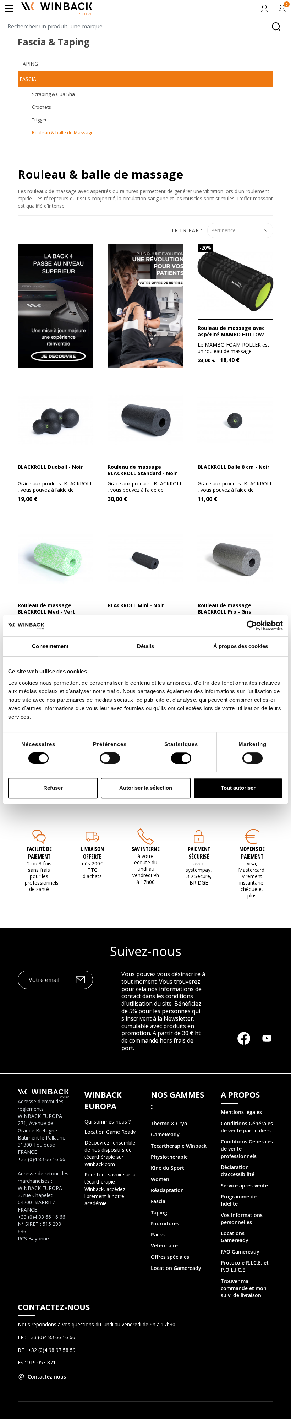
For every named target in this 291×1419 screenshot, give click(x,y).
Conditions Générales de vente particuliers (247, 1127)
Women (160, 1179)
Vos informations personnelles (242, 1218)
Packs (158, 1234)
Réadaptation (167, 1190)
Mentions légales (241, 1112)
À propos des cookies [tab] (240, 646)
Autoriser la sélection (145, 788)
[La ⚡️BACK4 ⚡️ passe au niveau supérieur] (55, 305)
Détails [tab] (145, 646)
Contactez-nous (47, 1376)
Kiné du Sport (167, 1167)
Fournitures (165, 1223)
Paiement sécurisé (199, 852)
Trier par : (186, 230)
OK (80, 980)
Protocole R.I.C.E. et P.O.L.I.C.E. (245, 1266)
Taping (29, 63)
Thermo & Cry (167, 1123)
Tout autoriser (238, 788)
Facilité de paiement (39, 852)
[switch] (110, 758)
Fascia (28, 79)
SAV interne (146, 849)
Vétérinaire (164, 1245)
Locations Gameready (234, 1237)
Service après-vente (244, 1185)
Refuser (53, 788)
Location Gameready (176, 1268)
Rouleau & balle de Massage (63, 132)
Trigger (39, 119)
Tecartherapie (168, 1145)
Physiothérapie (169, 1156)
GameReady (165, 1134)
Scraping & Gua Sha (53, 94)
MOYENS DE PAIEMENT (252, 852)
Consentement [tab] (50, 646)
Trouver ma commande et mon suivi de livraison (244, 1288)
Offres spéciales (170, 1257)
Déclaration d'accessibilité (237, 1171)
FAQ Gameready (240, 1251)
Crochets (41, 107)
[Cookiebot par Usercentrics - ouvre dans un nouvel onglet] (252, 625)
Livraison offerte (92, 852)
